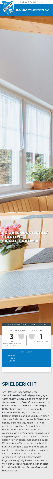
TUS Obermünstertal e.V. (32, 10)
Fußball (34, 325)
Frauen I (44, 325)
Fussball (16, 325)
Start (7, 325)
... (50, 10)
